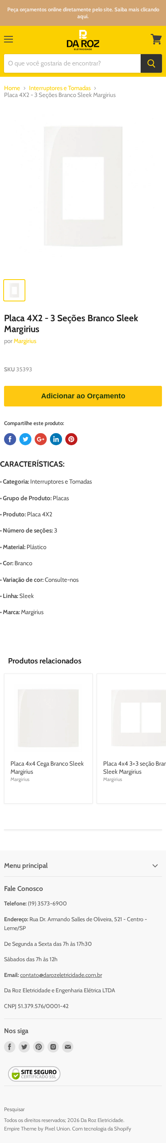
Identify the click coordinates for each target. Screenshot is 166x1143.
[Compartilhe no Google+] (41, 439)
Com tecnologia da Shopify (101, 1128)
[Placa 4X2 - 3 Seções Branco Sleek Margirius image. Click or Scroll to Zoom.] (83, 190)
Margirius (25, 341)
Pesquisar (14, 1109)
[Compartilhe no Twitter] (25, 439)
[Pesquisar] (151, 63)
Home (12, 88)
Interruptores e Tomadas (60, 88)
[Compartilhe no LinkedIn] (56, 439)
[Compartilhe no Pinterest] (71, 439)
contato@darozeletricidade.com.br (61, 975)
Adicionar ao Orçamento (83, 396)
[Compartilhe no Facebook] (10, 439)
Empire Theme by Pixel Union (37, 1128)
